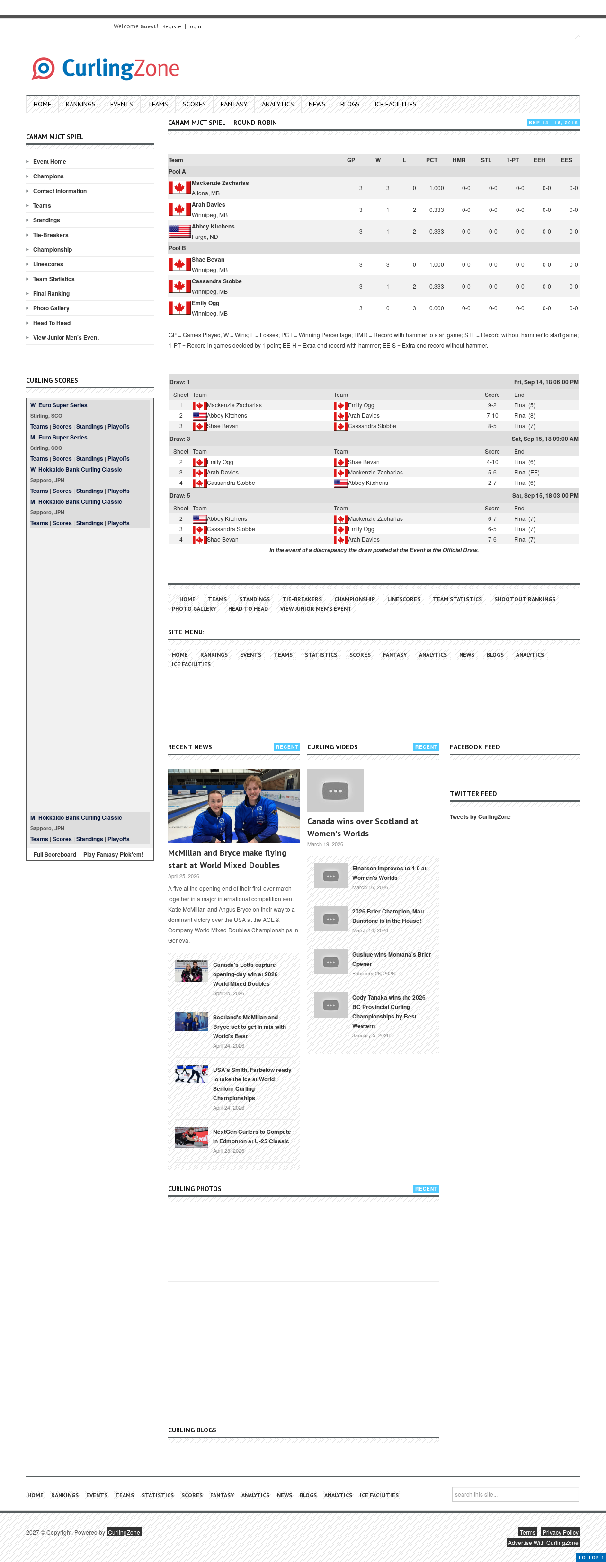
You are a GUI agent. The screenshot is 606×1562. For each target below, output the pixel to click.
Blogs (350, 104)
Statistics (321, 654)
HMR (459, 160)
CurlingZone (124, 1532)
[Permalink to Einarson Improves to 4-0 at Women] (331, 874)
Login (194, 26)
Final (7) (524, 425)
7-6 (492, 539)
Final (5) (524, 405)
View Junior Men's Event (66, 337)
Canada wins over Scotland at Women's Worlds (363, 827)
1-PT (513, 160)
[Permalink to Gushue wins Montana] (331, 961)
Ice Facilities (395, 104)
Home (42, 104)
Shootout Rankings (524, 599)
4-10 (493, 461)
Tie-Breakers (51, 234)
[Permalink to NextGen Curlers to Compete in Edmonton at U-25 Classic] (191, 1136)
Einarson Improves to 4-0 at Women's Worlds (389, 873)
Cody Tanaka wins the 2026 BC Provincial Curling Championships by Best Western (389, 1011)
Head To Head (52, 322)
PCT (431, 160)
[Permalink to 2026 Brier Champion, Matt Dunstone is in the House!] (331, 918)
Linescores (48, 264)
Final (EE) (527, 472)
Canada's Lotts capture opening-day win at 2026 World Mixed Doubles (245, 974)
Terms (527, 1532)
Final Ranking (51, 293)
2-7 (492, 482)
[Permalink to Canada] (191, 970)
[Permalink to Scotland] (191, 1021)
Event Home (49, 161)
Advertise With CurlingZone (543, 1542)
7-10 (493, 415)
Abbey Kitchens (213, 226)
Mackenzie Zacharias (220, 182)
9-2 (492, 405)
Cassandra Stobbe (217, 281)
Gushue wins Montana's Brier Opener (391, 959)
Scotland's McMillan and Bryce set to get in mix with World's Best (249, 1026)
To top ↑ (591, 1557)
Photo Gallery (51, 308)
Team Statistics (54, 278)
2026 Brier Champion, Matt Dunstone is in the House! (388, 916)
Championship (52, 249)
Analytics (278, 104)
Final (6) (524, 461)
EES (566, 160)
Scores (194, 104)
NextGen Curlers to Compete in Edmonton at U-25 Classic (252, 1136)
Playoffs (118, 426)
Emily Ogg (205, 302)
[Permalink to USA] (191, 1073)
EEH (539, 160)
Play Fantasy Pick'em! (113, 854)
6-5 (492, 529)
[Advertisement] (90, 670)
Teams (158, 104)
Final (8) (524, 415)
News (317, 104)
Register (172, 26)
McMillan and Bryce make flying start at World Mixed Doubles (227, 858)
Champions (48, 176)
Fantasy (234, 104)
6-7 (492, 518)
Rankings (81, 104)
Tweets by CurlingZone (480, 816)
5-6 (492, 472)
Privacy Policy (561, 1532)
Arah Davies (208, 204)
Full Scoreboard (55, 854)
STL (486, 160)
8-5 (492, 425)
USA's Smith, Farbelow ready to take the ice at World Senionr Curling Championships (252, 1083)
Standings (46, 220)
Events (121, 104)
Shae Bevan (208, 259)
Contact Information (60, 190)
